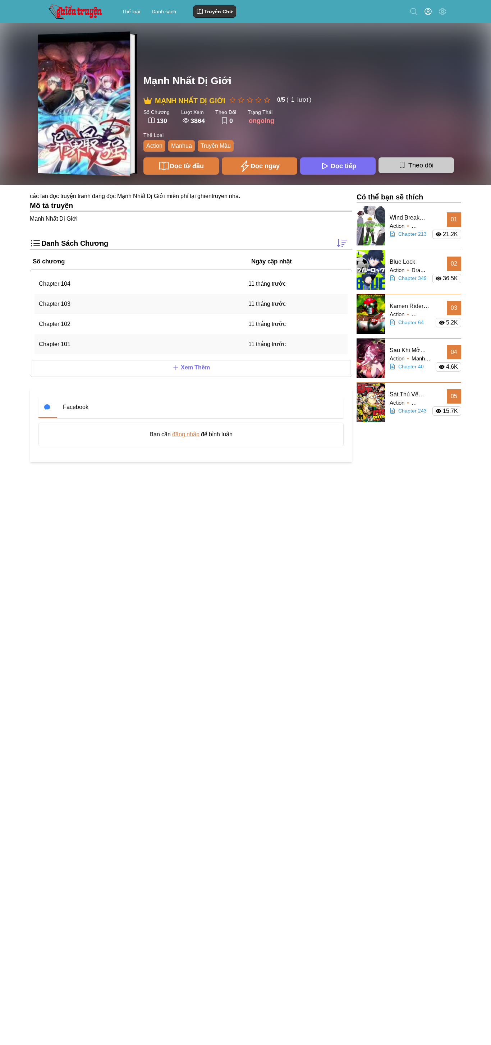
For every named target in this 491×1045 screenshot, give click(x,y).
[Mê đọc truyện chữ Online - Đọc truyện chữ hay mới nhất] (74, 11)
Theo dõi (420, 165)
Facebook (75, 407)
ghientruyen (212, 196)
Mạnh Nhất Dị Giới (187, 80)
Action (154, 146)
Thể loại (131, 11)
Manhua (181, 146)
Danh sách (164, 11)
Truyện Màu (216, 146)
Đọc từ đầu (187, 166)
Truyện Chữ (218, 11)
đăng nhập (185, 434)
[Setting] (442, 11)
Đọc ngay (265, 166)
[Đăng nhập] (429, 11)
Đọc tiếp (343, 166)
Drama (420, 270)
